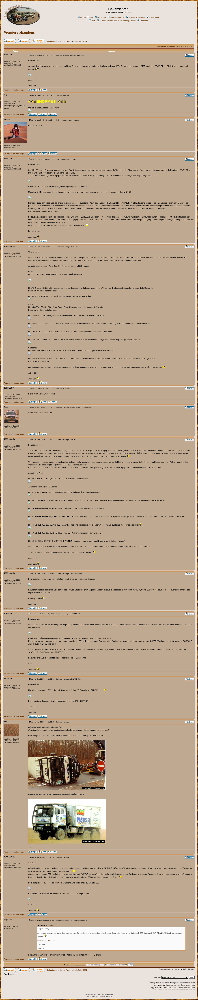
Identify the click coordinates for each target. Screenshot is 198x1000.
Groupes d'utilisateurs (137, 17)
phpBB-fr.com (99, 996)
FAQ (91, 17)
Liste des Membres (117, 17)
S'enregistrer (154, 17)
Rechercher (101, 17)
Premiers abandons (19, 32)
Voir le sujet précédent (166, 46)
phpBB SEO (108, 996)
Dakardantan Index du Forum (59, 41)
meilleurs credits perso (45, 940)
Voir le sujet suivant (185, 46)
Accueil (83, 17)
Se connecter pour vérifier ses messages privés (117, 21)
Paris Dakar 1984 (80, 41)
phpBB (94, 994)
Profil (93, 21)
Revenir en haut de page (14, 90)
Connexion (144, 21)
